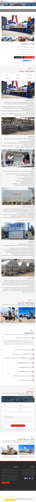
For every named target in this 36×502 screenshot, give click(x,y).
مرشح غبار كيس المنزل (29, 78)
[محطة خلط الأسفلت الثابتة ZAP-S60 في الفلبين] (26, 315)
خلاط (7, 74)
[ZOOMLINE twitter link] (25, 478)
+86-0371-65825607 (29, 475)
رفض (7, 499)
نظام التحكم (18, 78)
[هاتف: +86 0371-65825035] (34, 391)
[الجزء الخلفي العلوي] (34, 400)
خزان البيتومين (7, 78)
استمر (12, 499)
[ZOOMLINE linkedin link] (30, 478)
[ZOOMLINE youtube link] (27, 478)
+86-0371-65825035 (25, 473)
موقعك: (32, 10)
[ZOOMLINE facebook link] (33, 478)
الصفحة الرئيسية (28, 10)
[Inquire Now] (34, 388)
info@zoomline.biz (25, 470)
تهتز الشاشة (18, 74)
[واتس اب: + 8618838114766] (34, 394)
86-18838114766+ (28, 469)
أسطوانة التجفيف (29, 74)
